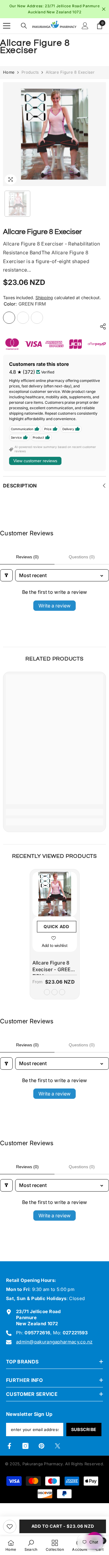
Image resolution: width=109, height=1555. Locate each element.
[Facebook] (9, 1446)
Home (9, 72)
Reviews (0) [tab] (27, 556)
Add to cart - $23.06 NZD (62, 1526)
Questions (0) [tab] (82, 556)
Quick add (56, 926)
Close (103, 9)
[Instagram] (25, 1446)
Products (30, 72)
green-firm (47, 992)
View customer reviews (35, 460)
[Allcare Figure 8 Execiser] (54, 894)
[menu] (6, 25)
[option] (54, 9)
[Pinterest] (41, 1446)
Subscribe (84, 1429)
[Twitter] (57, 1446)
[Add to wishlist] (9, 1526)
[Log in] (85, 25)
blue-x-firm (54, 992)
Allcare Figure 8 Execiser (53, 967)
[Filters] (6, 575)
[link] (54, 812)
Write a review (54, 606)
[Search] (24, 25)
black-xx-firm (62, 992)
